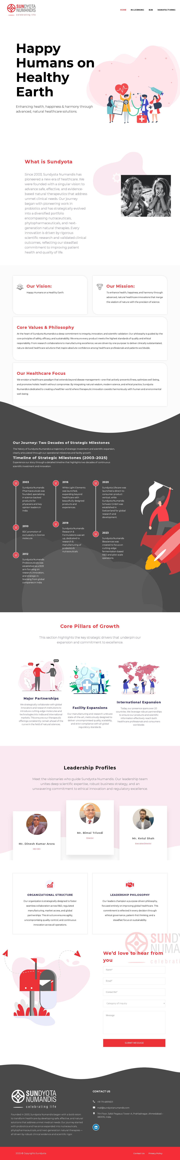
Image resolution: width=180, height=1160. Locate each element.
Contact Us (139, 1153)
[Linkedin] (96, 1127)
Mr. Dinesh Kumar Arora (37, 843)
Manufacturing (166, 10)
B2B (151, 10)
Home (123, 10)
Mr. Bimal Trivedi (90, 832)
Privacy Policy (155, 1153)
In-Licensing (137, 10)
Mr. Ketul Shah (143, 838)
